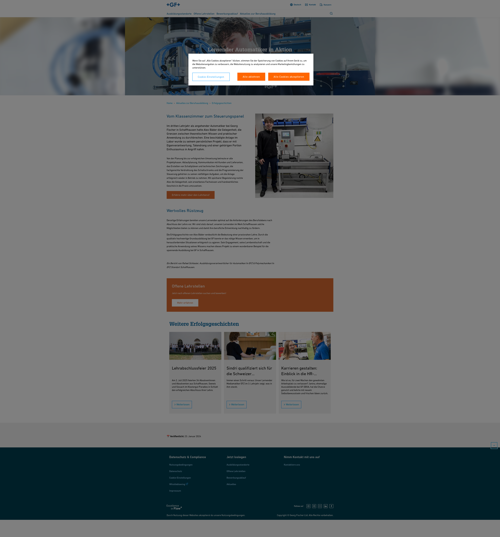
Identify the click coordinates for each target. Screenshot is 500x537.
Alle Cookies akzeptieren (289, 76)
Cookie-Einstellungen (211, 76)
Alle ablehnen (251, 76)
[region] (250, 69)
